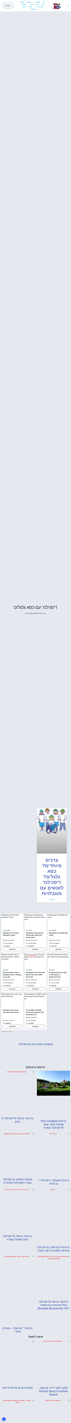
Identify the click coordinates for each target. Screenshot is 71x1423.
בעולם (24, 7)
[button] (67, 5)
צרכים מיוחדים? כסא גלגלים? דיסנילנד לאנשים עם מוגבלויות (52, 877)
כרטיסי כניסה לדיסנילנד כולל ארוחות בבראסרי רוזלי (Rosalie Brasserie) (53, 1305)
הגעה (42, 4)
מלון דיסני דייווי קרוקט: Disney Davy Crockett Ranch (53, 1391)
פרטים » (51, 899)
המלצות (24, 4)
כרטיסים (29, 2)
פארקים (38, 2)
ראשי (44, 2)
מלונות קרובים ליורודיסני (17, 1387)
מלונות (22, 2)
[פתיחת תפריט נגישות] (4, 1419)
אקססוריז (33, 9)
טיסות (30, 7)
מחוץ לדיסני (39, 7)
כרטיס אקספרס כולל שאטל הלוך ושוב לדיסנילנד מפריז (53, 1124)
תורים (37, 4)
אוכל (31, 4)
